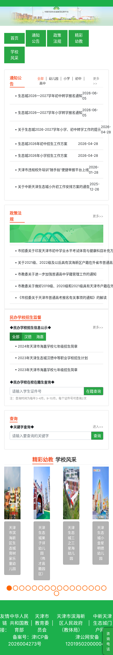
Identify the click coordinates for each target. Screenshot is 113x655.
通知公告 (36, 38)
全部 (15, 336)
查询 (97, 435)
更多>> (96, 81)
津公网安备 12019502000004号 (87, 640)
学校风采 (14, 54)
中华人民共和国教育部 (19, 623)
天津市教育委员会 (42, 623)
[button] (9, 588)
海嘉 (40, 336)
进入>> (98, 427)
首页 (14, 38)
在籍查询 (93, 391)
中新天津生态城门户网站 (102, 623)
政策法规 (57, 38)
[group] (12, 520)
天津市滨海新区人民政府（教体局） (71, 623)
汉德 (28, 336)
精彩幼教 (79, 38)
